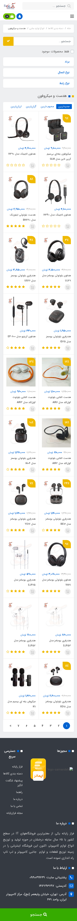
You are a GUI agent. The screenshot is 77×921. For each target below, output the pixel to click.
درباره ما (18, 799)
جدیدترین (64, 106)
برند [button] (67, 61)
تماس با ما (17, 806)
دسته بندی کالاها (13, 773)
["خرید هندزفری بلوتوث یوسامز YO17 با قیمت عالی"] (21, 493)
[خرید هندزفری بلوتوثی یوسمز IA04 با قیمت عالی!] (21, 250)
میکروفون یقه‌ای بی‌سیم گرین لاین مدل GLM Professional (59, 159)
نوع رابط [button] (64, 83)
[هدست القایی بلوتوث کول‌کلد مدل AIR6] (56, 372)
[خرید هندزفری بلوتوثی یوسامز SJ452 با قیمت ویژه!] (56, 615)
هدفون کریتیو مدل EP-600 (22, 336)
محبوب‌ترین (47, 106)
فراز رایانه (17, 766)
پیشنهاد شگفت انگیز (14, 783)
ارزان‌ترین (16, 106)
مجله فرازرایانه (14, 813)
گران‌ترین (31, 106)
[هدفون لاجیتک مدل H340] (56, 189)
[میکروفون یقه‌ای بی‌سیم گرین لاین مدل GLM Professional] (56, 128)
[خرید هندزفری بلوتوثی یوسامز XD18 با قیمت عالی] (56, 676)
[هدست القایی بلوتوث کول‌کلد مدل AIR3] (21, 372)
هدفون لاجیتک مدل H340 (57, 215)
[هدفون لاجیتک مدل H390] (21, 128)
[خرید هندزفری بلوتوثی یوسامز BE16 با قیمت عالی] (56, 493)
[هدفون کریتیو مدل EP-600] (21, 311)
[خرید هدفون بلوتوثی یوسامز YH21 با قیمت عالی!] (21, 189)
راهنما (19, 792)
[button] (19, 16)
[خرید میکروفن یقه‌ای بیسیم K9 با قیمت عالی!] (21, 676)
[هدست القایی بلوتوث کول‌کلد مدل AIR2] (56, 432)
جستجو (36, 915)
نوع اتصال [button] (64, 72)
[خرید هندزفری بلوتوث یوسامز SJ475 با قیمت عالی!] (21, 554)
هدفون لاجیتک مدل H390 (22, 154)
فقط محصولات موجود (55, 51)
